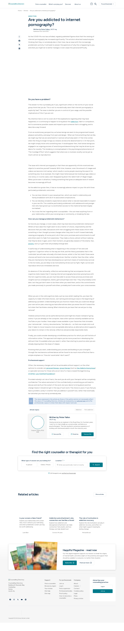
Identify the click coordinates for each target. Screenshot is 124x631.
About (76, 583)
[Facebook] (19, 40)
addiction (74, 122)
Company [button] (77, 580)
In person (29, 465)
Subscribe (69, 563)
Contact (76, 588)
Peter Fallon (45, 29)
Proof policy (63, 593)
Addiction (79, 410)
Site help (47, 591)
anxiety (31, 244)
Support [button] (47, 580)
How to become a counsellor (65, 597)
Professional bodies (65, 591)
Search (96, 465)
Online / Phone (45, 465)
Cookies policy (78, 591)
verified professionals (69, 473)
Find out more (86, 563)
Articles (26, 10)
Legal (75, 593)
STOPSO (31, 374)
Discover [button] (68, 4)
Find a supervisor (64, 588)
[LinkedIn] (19, 48)
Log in (61, 586)
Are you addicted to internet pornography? (43, 10)
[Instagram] (14, 599)
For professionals (107, 4)
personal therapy (52, 368)
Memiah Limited (25, 618)
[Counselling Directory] (20, 4)
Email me (74, 434)
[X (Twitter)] (18, 599)
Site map (47, 593)
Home (20, 10)
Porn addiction (89, 410)
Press (75, 596)
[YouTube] (21, 599)
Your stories (49, 588)
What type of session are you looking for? (36, 460)
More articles (100, 494)
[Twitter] (19, 44)
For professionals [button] (65, 580)
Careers (77, 586)
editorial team (81, 401)
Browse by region (50, 586)
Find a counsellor (40, 4)
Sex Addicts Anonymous (86, 368)
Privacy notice (78, 598)
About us (78, 4)
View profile (87, 434)
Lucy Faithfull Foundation (45, 374)
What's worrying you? (56, 4)
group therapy (65, 368)
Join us (61, 583)
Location (60, 460)
